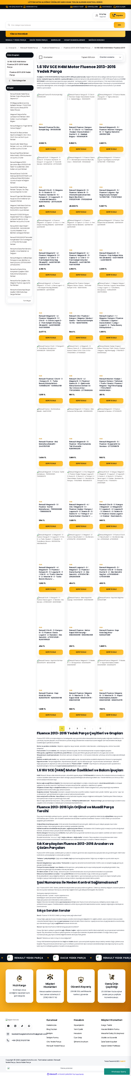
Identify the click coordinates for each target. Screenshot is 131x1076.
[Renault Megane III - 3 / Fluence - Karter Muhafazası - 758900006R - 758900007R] (51, 484)
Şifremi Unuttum (81, 1041)
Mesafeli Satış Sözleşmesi (112, 1033)
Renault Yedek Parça (56, 1045)
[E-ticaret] (65, 1074)
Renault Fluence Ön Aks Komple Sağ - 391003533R (50, 128)
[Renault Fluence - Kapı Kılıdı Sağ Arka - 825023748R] (111, 610)
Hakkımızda (51, 1025)
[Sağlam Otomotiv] (12, 1020)
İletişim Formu (52, 1037)
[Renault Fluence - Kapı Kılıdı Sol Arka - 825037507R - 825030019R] (51, 673)
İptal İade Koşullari (109, 1041)
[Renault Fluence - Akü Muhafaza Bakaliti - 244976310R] (51, 422)
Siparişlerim (79, 1025)
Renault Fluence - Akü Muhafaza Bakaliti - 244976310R (48, 443)
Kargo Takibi (106, 1025)
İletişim (50, 1033)
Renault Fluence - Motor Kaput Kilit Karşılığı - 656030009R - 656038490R (81, 632)
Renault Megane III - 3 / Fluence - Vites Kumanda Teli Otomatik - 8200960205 (80, 445)
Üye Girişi (78, 1037)
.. (92, 728)
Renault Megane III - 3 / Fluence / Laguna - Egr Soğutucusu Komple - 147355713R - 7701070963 (110, 193)
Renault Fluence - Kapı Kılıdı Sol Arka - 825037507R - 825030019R (50, 695)
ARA (119, 25)
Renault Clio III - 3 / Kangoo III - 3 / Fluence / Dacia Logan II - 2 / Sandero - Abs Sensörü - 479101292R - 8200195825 (50, 635)
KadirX (122, 1061)
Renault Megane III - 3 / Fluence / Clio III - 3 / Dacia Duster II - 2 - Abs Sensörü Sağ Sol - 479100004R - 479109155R (110, 572)
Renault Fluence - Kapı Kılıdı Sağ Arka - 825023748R (109, 632)
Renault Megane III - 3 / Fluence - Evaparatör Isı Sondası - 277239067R (109, 443)
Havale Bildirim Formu (110, 1029)
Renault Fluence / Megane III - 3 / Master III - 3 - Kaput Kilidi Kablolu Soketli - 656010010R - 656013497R (110, 696)
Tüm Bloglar (27, 301)
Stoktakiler (48, 57)
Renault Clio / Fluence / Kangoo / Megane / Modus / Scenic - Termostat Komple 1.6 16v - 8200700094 (81, 319)
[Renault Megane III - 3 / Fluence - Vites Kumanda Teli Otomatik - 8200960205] (81, 422)
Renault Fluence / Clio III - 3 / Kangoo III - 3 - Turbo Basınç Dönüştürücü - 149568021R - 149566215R (50, 382)
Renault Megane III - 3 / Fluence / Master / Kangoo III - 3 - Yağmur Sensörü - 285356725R (110, 130)
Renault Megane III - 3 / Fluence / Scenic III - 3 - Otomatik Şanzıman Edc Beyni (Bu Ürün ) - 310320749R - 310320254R (80, 195)
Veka (41, 124)
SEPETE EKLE (51, 149)
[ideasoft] (52, 1074)
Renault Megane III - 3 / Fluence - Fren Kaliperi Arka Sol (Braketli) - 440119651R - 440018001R (111, 256)
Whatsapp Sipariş (118, 1071)
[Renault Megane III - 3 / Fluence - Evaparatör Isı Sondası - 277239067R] (111, 422)
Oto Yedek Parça (54, 1041)
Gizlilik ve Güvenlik (109, 1037)
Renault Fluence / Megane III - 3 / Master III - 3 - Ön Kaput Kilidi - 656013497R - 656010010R (80, 696)
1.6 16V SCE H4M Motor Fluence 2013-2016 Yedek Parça (17, 64)
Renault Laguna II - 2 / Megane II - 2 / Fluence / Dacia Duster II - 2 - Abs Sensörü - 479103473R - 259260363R (79, 572)
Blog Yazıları (52, 1029)
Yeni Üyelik (78, 1029)
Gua (70, 124)
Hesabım (78, 1033)
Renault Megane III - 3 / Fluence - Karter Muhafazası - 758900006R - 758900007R (50, 508)
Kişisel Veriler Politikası (110, 1045)
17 (100, 728)
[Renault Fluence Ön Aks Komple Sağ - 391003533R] (51, 107)
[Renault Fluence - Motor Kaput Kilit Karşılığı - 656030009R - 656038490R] (81, 610)
